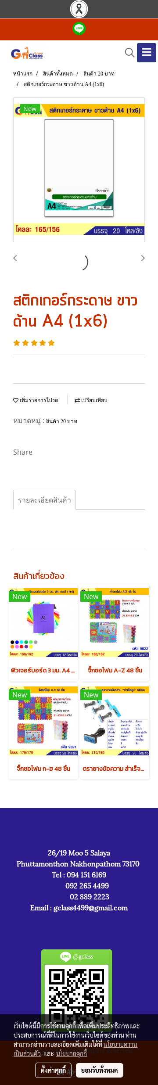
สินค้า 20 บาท (61, 421)
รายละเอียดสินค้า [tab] (44, 500)
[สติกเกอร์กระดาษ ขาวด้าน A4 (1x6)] (79, 170)
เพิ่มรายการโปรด (38, 400)
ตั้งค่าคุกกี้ (53, 1070)
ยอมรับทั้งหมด (99, 1070)
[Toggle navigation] (146, 52)
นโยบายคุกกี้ (71, 1053)
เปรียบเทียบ (94, 400)
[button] (127, 52)
